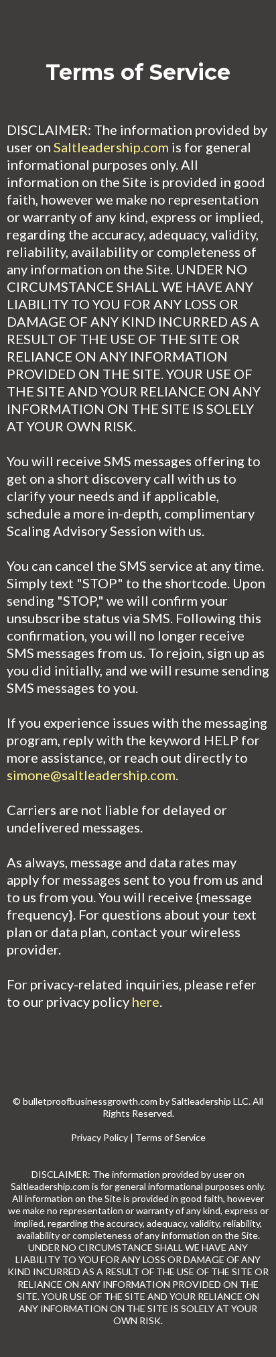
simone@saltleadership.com (91, 775)
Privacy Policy (99, 1137)
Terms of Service (170, 1137)
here (145, 1001)
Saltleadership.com (111, 147)
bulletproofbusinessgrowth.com (90, 1101)
